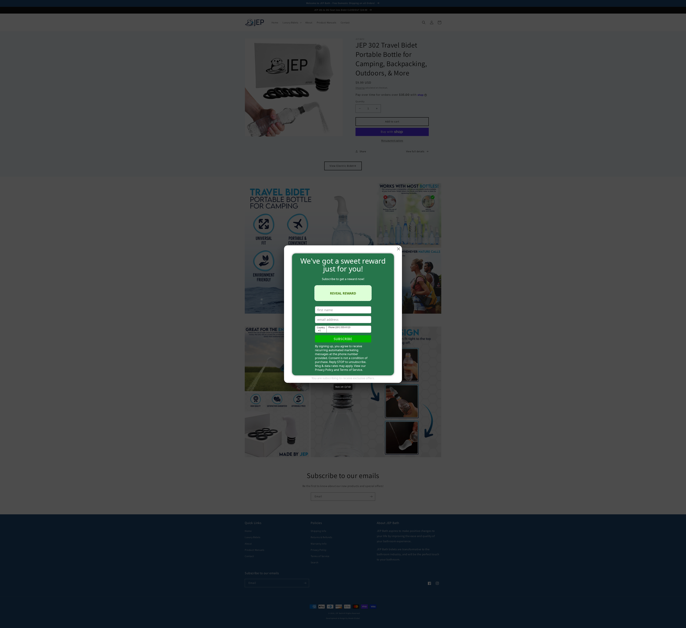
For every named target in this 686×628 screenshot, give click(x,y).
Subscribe (343, 339)
